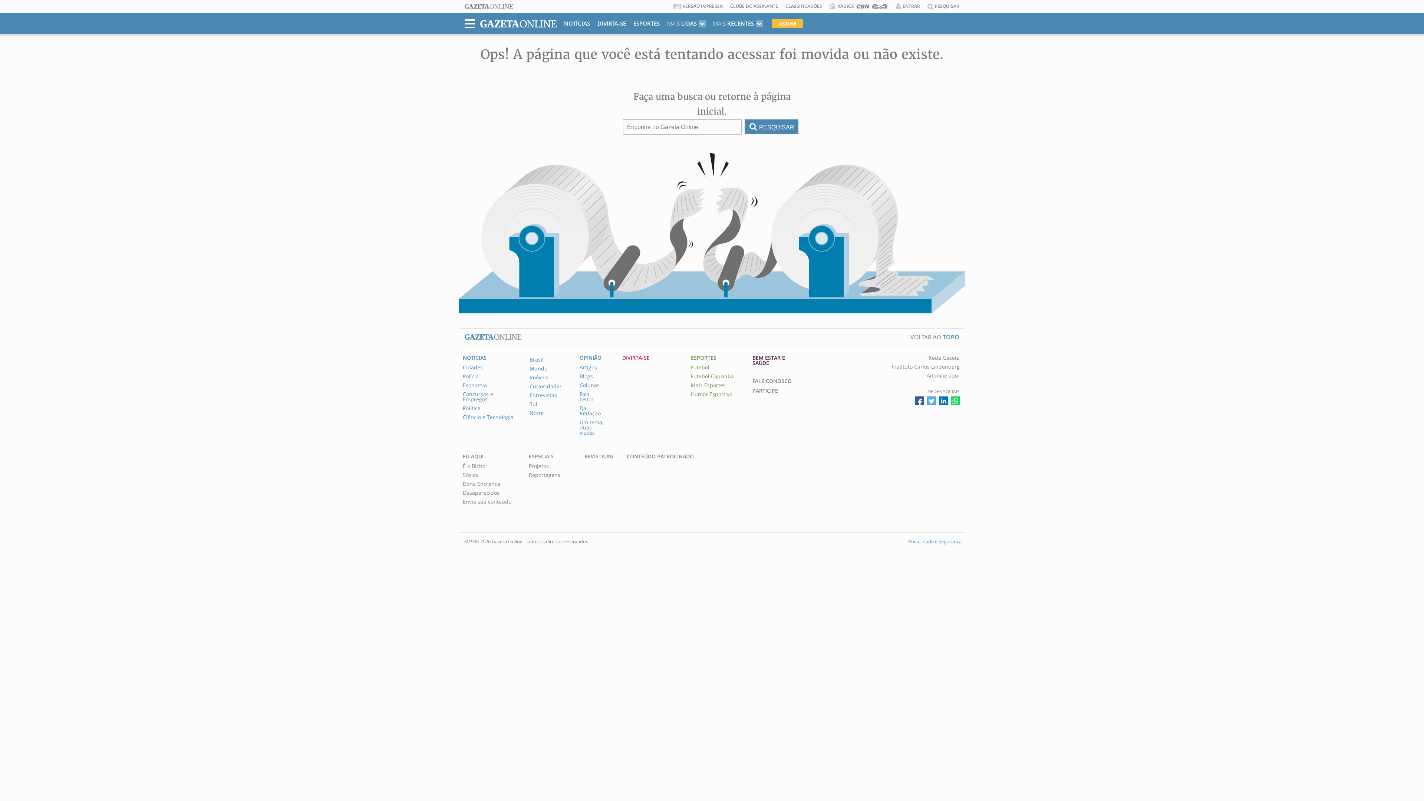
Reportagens (544, 475)
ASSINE (788, 23)
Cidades (473, 367)
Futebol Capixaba (712, 376)
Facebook (919, 400)
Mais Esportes (708, 385)
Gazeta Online (489, 6)
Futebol (700, 367)
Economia (475, 385)
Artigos (588, 367)
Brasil (537, 359)
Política (472, 408)
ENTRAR (911, 6)
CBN (863, 7)
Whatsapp (955, 400)
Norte (537, 413)
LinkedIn (943, 400)
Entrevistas (543, 395)
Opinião (590, 357)
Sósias (470, 475)
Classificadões (803, 6)
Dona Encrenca (481, 484)
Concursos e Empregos (478, 397)
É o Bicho (474, 466)
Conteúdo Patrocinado (660, 456)
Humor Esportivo (711, 394)
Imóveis (539, 377)
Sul (533, 404)
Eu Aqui (473, 456)
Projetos (539, 466)
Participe (765, 390)
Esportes (646, 23)
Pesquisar (776, 127)
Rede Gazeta (944, 357)
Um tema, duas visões (591, 427)
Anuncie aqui (943, 375)
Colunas (590, 385)
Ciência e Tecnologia (488, 417)
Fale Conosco (772, 381)
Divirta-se (611, 23)
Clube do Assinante (754, 6)
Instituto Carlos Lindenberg (926, 366)
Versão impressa (703, 6)
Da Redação (590, 411)
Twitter (931, 400)
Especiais (541, 456)
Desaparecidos (481, 492)
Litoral (880, 8)
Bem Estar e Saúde (768, 360)
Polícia (471, 376)
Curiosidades (546, 386)
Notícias (577, 23)
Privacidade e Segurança (935, 541)
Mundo (538, 368)
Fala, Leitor (587, 397)
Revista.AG (598, 456)
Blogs (586, 376)
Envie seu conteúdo (487, 501)
